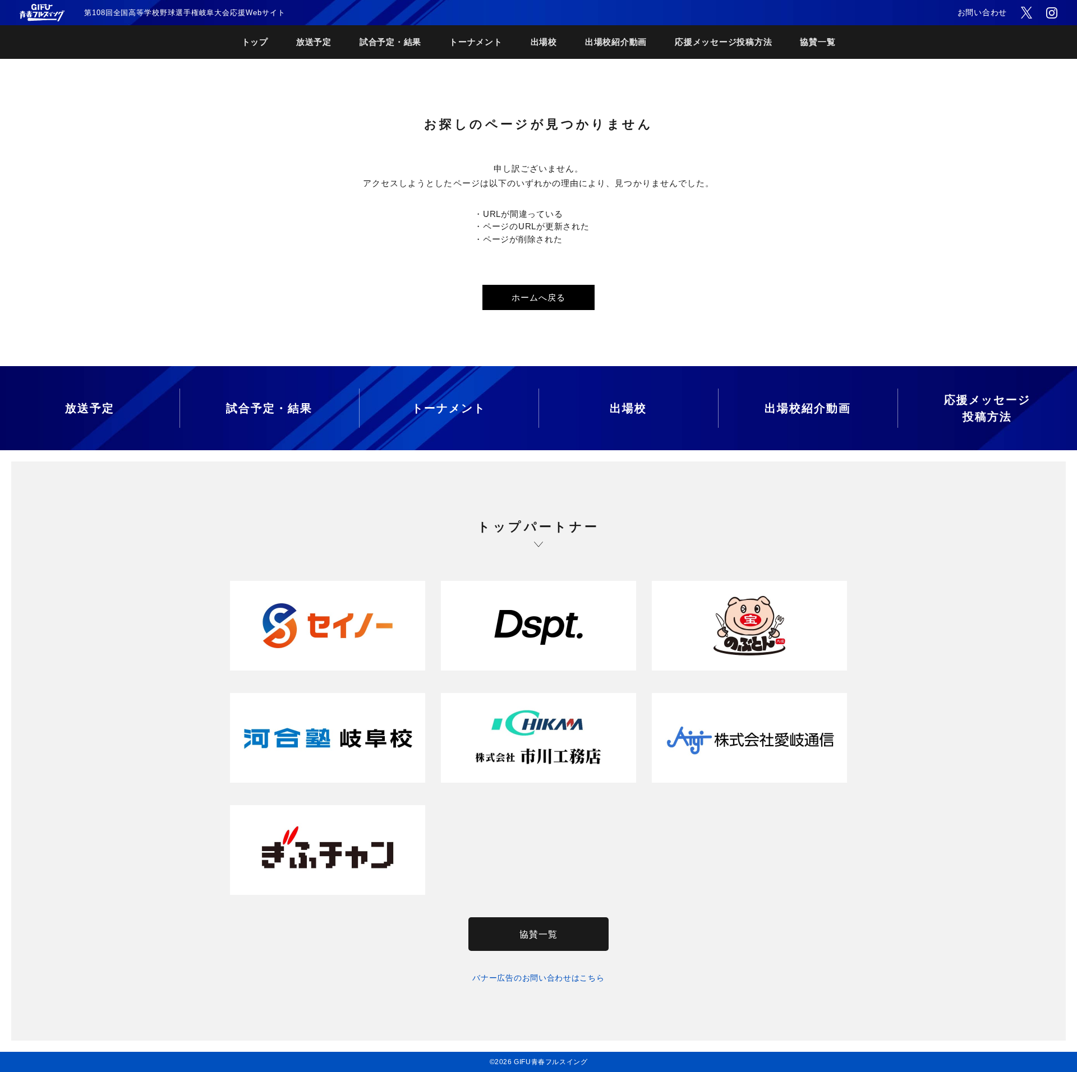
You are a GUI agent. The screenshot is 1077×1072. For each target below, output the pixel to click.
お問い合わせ (982, 12)
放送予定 (314, 42)
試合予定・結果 (390, 42)
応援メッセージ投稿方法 (723, 42)
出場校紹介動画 (616, 42)
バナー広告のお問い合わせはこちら (538, 977)
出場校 (544, 42)
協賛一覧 (817, 42)
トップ (255, 42)
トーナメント (476, 42)
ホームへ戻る (538, 297)
